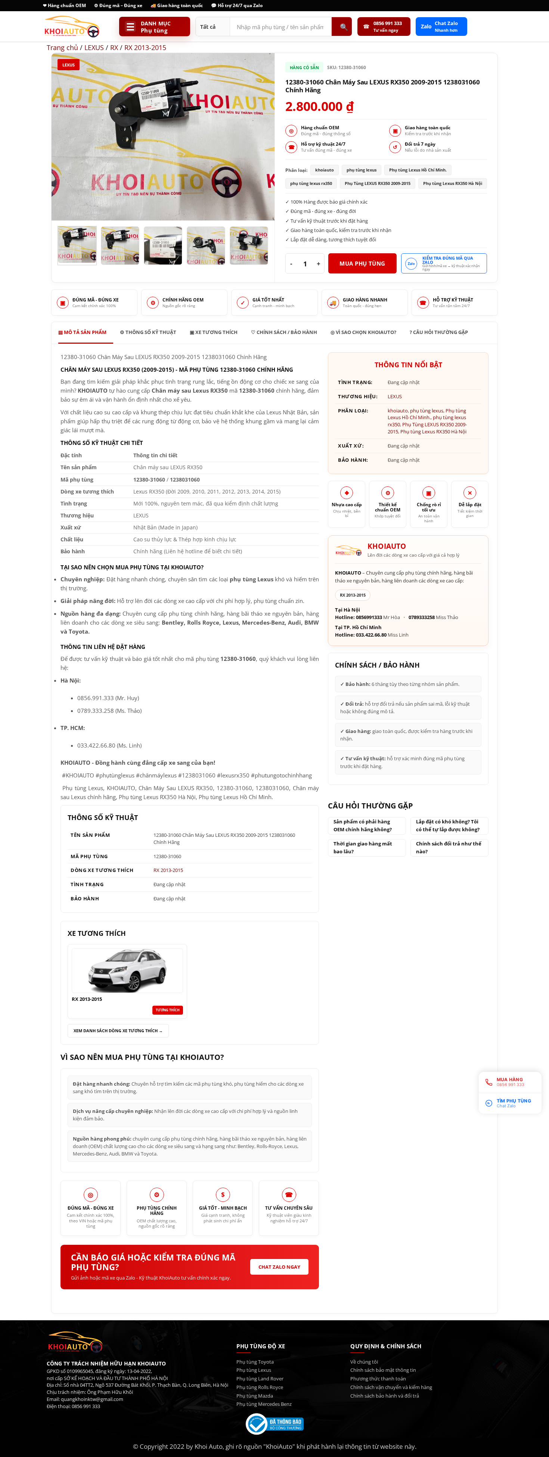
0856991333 (369, 617)
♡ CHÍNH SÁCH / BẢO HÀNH (284, 332)
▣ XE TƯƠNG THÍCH (214, 332)
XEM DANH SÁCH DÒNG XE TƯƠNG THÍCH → (118, 1030)
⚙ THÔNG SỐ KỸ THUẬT (148, 332)
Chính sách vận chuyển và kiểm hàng (391, 1387)
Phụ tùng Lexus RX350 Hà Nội (433, 431)
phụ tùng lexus (426, 410)
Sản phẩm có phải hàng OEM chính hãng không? (363, 825)
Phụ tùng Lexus (253, 1370)
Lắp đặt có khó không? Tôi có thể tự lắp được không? (448, 825)
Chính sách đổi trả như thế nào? (448, 847)
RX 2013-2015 (145, 47)
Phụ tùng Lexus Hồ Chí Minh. (427, 414)
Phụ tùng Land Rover (259, 1378)
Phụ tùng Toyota (255, 1361)
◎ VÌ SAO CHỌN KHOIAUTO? (363, 332)
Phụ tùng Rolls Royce (259, 1387)
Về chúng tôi (364, 1361)
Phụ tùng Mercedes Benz (264, 1404)
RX (114, 47)
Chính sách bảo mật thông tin (383, 1370)
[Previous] (65, 137)
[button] (62, 210)
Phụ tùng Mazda (254, 1395)
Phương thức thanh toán (378, 1378)
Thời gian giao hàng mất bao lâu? (363, 847)
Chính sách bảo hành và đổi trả (384, 1395)
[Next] (260, 137)
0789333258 (422, 617)
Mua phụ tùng (362, 263)
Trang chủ (62, 47)
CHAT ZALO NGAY (279, 1266)
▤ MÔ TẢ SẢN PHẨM (82, 332)
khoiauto (398, 410)
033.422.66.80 (371, 635)
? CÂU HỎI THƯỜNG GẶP (439, 332)
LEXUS (94, 47)
